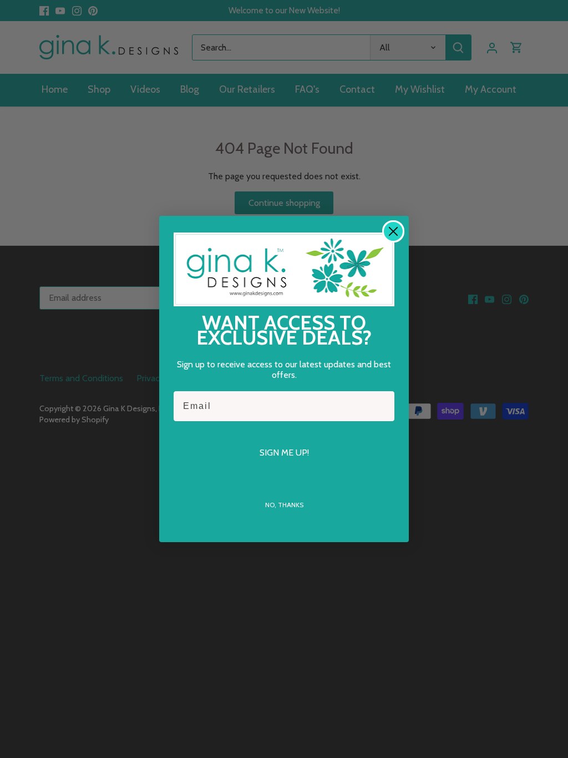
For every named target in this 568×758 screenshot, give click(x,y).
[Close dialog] (393, 231)
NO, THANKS (284, 505)
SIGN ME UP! (284, 452)
